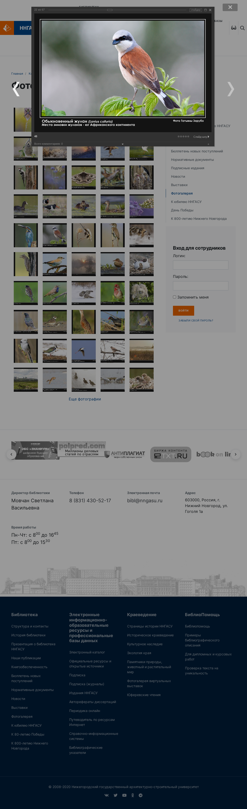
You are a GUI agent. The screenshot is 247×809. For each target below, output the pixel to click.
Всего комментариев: (48, 143)
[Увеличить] (205, 10)
